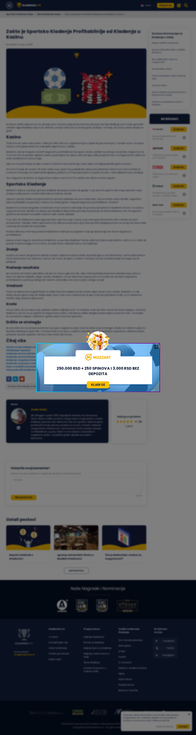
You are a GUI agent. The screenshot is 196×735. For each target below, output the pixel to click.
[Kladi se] (98, 357)
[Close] (156, 346)
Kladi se (98, 385)
